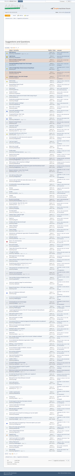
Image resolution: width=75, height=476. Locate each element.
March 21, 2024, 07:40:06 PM (63, 355)
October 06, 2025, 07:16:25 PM (63, 162)
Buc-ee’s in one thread (14, 199)
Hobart (15, 231)
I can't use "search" (13, 141)
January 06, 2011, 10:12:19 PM (63, 72)
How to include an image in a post (17, 59)
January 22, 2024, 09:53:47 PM (63, 374)
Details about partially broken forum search (19, 99)
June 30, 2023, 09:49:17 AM (62, 449)
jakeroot (60, 189)
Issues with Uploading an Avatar (16, 110)
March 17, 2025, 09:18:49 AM (63, 237)
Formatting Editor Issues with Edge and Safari (19, 184)
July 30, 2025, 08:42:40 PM (62, 195)
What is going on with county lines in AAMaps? (19, 162)
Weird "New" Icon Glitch (14, 106)
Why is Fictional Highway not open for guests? (19, 366)
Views (54, 50)
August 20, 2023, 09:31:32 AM (63, 434)
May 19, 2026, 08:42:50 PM (62, 103)
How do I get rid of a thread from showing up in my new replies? (23, 413)
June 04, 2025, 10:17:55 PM (62, 203)
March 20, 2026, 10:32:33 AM (63, 122)
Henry (59, 250)
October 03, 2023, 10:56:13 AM (63, 405)
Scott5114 (16, 61)
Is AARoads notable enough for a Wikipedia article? (20, 417)
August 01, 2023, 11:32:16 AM (63, 442)
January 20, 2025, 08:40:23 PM (63, 259)
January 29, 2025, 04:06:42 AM (63, 256)
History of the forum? (14, 441)
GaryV (59, 406)
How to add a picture (13, 382)
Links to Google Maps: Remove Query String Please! (21, 68)
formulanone (61, 231)
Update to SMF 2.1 (13, 359)
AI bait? (11, 191)
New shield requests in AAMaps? (16, 103)
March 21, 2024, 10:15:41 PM (63, 351)
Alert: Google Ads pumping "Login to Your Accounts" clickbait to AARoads (25, 336)
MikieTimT (16, 311)
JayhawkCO (16, 189)
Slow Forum (11, 332)
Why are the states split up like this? (17, 427)
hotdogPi (60, 54)
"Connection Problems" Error (15, 387)
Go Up (6, 453)
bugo (15, 293)
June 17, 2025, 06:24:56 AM (62, 199)
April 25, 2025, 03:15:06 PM (62, 214)
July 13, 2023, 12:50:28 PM (62, 445)
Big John (16, 219)
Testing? (11, 188)
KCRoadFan (16, 447)
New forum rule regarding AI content (17, 129)
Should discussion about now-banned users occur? (20, 263)
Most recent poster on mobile (16, 317)
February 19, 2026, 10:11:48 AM (63, 137)
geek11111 (16, 368)
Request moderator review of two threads (18, 170)
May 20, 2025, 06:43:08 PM (62, 211)
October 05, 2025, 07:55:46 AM (63, 166)
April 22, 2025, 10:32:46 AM (62, 218)
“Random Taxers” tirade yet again (16, 214)
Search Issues (12, 80)
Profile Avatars (12, 150)
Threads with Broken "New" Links (16, 114)
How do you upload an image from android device (20, 282)
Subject (11, 50)
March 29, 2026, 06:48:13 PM (63, 118)
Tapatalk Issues (12, 434)
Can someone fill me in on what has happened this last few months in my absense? (27, 321)
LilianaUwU (60, 135)
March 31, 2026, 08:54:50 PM (63, 114)
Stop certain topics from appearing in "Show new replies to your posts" (25, 422)
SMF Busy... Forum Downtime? (16, 344)
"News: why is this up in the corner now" (18, 248)
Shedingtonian (17, 402)
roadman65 (16, 253)
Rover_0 (16, 82)
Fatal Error (11, 218)
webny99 (60, 257)
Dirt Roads (16, 338)
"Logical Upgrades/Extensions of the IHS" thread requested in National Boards (26, 310)
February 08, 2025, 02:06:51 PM (63, 252)
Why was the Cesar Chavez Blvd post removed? (19, 378)
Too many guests (13, 210)
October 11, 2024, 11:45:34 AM (63, 306)
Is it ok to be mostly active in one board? (18, 297)
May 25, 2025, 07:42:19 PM (62, 207)
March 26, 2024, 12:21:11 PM (63, 344)
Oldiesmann (60, 319)
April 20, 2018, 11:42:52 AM (62, 63)
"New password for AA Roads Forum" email (18, 267)
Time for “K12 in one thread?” (15, 272)
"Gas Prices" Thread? (13, 125)
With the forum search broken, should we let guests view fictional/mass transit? (27, 165)
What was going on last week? (15, 408)
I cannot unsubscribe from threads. (17, 405)
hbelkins (60, 65)
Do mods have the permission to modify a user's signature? (22, 374)
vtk (14, 69)
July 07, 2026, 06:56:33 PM (62, 88)
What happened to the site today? (16, 256)
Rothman (60, 143)
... (17, 47)
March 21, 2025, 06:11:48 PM (63, 233)
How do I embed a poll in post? (16, 445)
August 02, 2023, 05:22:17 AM (63, 438)
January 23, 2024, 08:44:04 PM (63, 370)
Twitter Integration (13, 225)
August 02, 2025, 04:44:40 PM (63, 188)
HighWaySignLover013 (19, 439)
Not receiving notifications (15, 351)
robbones (16, 435)
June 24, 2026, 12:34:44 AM (62, 92)
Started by (16, 50)
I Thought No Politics (13, 252)
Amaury (16, 261)
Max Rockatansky (61, 156)
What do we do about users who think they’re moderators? (22, 370)
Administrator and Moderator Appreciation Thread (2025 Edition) (23, 233)
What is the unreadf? (13, 146)
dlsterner (16, 97)
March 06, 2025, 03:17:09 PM (63, 248)
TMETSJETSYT (17, 119)
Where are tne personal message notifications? (19, 325)
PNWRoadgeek (17, 264)
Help (59, 473)
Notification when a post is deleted (17, 328)
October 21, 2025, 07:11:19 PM (63, 154)
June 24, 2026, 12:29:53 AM (62, 95)
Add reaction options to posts (15, 313)
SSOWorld (16, 78)
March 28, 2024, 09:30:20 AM (63, 56)
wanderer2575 (61, 131)
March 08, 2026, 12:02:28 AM (63, 125)
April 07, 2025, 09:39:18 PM (62, 222)
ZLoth (15, 123)
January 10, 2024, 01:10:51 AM (63, 378)
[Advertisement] (37, 30)
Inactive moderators (13, 207)
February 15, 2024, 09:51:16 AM (63, 366)
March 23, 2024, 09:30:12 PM (63, 348)
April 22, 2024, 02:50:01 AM (62, 329)
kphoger (60, 86)
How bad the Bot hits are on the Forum (18, 133)
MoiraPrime (16, 428)
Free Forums (10, 474)
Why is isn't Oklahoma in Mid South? (17, 292)
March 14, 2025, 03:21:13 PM (63, 241)
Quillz (59, 299)
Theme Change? (12, 229)
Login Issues (12, 56)
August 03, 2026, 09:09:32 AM (63, 84)
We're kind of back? (13, 244)
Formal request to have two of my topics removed (20, 401)
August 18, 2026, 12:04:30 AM (63, 81)
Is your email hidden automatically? (17, 306)
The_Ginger (16, 112)
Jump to (49, 460)
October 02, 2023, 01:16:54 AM (63, 408)
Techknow (60, 410)
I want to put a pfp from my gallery (17, 438)
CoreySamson (17, 93)
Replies (50, 50)
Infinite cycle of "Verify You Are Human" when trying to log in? (23, 95)
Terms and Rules (64, 473)
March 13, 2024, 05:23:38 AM (63, 359)
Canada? (11, 195)
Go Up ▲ (69, 473)
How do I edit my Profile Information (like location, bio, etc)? (22, 180)
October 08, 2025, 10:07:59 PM (63, 158)
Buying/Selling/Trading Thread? (16, 84)
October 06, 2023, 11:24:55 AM (63, 401)
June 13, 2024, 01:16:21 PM (62, 317)
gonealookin (60, 227)
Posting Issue (12, 396)
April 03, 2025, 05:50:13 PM (62, 229)
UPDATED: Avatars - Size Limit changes (18, 76)
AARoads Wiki (67, 12)
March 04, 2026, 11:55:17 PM (63, 133)
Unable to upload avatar (14, 392)
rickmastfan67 (17, 53)
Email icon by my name (14, 154)
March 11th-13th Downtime (15, 241)
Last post (59, 50)
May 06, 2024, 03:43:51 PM (62, 321)
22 (26, 364)
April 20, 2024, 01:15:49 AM (62, 332)
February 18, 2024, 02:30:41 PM (63, 362)
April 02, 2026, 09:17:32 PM (62, 110)
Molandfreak (17, 104)
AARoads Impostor (13, 237)
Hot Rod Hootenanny (62, 89)
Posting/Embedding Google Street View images (20, 63)
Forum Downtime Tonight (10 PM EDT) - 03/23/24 (20, 347)
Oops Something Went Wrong (16, 355)
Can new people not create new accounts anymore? (20, 137)
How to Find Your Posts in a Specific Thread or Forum (21, 259)
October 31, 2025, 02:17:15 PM (63, 150)
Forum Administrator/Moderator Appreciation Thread (21, 340)
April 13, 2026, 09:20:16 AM (62, 52)
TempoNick (16, 208)
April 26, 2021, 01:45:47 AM (62, 60)
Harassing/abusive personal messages (17, 302)
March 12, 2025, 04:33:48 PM (63, 244)
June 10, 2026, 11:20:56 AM (62, 99)
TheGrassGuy (17, 143)
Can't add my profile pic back (15, 175)
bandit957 (16, 353)
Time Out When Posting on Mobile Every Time (19, 277)
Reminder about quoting (15, 72)
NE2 (59, 104)
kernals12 (60, 57)
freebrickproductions (19, 152)
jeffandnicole (61, 428)
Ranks (10, 118)
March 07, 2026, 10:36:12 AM (63, 129)
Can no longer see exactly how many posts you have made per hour (24, 158)
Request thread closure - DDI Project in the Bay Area (21, 287)
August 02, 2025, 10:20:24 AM (63, 192)
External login (12, 449)
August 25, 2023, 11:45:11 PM (63, 427)
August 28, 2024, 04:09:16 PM (63, 310)
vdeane (15, 108)
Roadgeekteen (17, 138)
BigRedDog (60, 341)
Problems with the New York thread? (17, 222)
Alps (15, 197)
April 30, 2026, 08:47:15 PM (62, 107)
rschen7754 (60, 242)
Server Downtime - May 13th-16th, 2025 (18, 203)
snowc (15, 257)
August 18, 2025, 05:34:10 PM (63, 184)
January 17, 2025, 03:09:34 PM (63, 263)
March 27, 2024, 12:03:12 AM (63, 340)
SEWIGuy (60, 323)
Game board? (12, 88)
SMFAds (5, 474)
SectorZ (59, 253)
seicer (15, 185)
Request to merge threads (15, 122)
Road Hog (60, 93)
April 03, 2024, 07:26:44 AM (62, 336)
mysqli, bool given (13, 92)
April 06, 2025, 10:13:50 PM (62, 226)
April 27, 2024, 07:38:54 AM (62, 325)
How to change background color (16, 430)
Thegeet (16, 410)
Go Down (7, 47)
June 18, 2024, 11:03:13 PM (62, 314)
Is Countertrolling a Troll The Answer (17, 362)
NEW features (12, 52)
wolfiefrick (16, 360)
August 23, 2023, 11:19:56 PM (63, 430)
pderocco (16, 89)
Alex (15, 134)
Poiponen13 (17, 383)
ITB (15, 65)
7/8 (15, 388)
